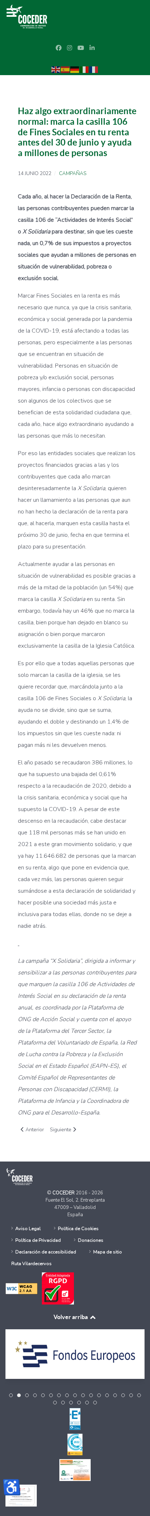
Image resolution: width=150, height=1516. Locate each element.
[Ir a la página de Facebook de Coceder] (59, 48)
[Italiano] (84, 69)
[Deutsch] (75, 69)
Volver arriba (71, 1317)
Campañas (72, 173)
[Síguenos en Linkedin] (92, 48)
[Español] (65, 69)
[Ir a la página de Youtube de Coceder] (81, 48)
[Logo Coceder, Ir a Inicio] (28, 16)
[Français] (94, 69)
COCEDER (64, 1193)
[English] (56, 69)
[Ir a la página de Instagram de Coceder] (69, 48)
